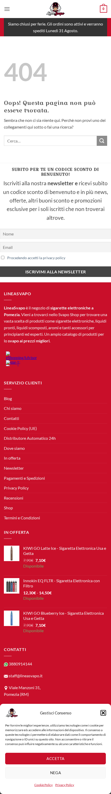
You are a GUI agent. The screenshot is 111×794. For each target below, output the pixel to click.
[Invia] (102, 141)
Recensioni (13, 497)
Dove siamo (14, 448)
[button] (103, 712)
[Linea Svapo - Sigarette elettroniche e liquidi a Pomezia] (55, 9)
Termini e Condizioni (22, 517)
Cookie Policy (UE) (20, 428)
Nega (55, 772)
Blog (8, 398)
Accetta (55, 758)
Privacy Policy (64, 785)
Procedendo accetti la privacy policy (36, 258)
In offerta (12, 457)
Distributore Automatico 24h (30, 438)
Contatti (11, 418)
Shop (8, 507)
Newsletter (14, 468)
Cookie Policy (43, 785)
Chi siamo (12, 408)
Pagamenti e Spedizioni (24, 478)
